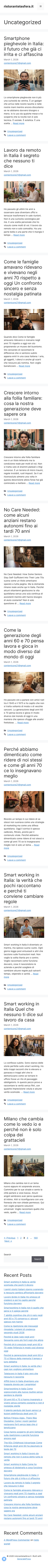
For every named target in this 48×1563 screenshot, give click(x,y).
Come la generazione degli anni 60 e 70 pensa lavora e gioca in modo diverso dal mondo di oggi (24, 643)
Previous (9, 1238)
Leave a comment (16, 135)
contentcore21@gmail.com (17, 63)
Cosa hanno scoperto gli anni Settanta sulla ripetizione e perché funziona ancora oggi (23, 1435)
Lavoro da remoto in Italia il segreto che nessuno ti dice (22, 158)
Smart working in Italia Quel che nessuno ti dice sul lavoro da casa (23, 1011)
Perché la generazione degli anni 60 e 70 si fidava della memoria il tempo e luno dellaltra (23, 1358)
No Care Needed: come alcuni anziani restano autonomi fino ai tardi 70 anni (22, 520)
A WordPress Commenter (17, 1540)
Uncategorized (14, 131)
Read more (18, 123)
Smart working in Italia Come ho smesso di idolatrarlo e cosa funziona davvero (23, 1467)
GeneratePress (24, 1559)
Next (8, 1241)
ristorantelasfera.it (19, 6)
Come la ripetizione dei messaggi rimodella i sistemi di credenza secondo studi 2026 (21, 1329)
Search (7, 1254)
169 (36, 1238)
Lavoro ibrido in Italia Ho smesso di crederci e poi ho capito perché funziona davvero (22, 1300)
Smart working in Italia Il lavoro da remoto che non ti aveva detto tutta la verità (23, 1456)
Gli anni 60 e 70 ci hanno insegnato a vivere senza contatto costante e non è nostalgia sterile (24, 1402)
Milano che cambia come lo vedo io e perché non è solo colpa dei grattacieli (23, 1129)
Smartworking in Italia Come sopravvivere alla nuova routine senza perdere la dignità (23, 1391)
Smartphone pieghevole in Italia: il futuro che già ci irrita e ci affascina (24, 46)
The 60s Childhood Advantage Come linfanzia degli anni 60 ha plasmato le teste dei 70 (23, 1445)
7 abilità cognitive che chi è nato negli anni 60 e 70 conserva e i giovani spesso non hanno (23, 1318)
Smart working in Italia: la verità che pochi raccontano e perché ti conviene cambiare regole (23, 888)
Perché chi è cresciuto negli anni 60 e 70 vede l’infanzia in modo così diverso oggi (24, 1347)
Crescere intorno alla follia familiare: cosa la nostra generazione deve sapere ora (23, 403)
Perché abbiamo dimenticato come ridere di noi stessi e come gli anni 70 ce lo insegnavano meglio (23, 762)
